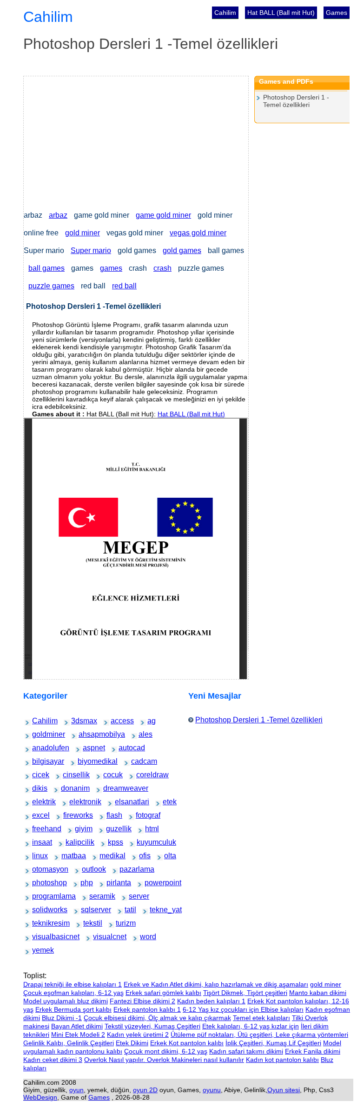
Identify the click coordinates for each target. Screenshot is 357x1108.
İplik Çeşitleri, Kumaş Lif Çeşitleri (273, 1043)
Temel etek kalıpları (261, 1017)
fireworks (70, 815)
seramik (96, 896)
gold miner (82, 233)
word (145, 937)
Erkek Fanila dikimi (312, 1051)
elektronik (77, 802)
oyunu (212, 1090)
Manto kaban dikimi (317, 992)
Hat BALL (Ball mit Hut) (281, 12)
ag (151, 721)
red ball (124, 286)
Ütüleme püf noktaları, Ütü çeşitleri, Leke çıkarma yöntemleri (259, 1034)
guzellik (112, 829)
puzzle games (51, 286)
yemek (38, 950)
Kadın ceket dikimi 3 (52, 1059)
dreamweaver (112, 788)
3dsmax (78, 721)
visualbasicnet (42, 937)
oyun (76, 1090)
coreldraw (144, 775)
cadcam (138, 761)
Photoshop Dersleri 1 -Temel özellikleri (296, 100)
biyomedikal (86, 761)
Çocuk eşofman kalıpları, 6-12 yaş (73, 992)
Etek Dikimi (132, 1043)
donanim (68, 788)
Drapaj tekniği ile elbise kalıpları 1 (72, 984)
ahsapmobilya (88, 734)
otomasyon (40, 869)
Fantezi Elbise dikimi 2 (142, 1001)
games (111, 268)
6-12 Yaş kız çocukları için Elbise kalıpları (243, 1009)
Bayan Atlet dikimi (77, 1026)
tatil (129, 910)
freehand (39, 829)
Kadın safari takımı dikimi (246, 1051)
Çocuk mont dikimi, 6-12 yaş (165, 1051)
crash (162, 268)
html (150, 829)
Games (336, 12)
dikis (37, 788)
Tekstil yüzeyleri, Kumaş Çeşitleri (152, 1026)
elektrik (38, 802)
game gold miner (163, 215)
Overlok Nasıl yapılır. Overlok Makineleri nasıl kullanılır (164, 1059)
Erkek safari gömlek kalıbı (163, 992)
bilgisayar (39, 761)
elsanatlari (123, 802)
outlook (88, 869)
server (134, 896)
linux (37, 856)
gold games (182, 250)
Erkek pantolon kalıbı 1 (147, 1009)
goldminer (40, 734)
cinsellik (70, 775)
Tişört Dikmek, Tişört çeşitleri (245, 992)
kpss (113, 842)
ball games (46, 268)
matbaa (67, 856)
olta (168, 856)
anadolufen (40, 748)
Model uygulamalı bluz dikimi (65, 1001)
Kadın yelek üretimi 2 (138, 1034)
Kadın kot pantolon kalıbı (282, 1059)
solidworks (40, 910)
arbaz (58, 215)
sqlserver (88, 910)
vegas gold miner (198, 233)
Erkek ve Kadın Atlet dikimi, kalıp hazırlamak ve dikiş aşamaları (216, 984)
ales (143, 734)
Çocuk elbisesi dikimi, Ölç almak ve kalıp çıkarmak (157, 1017)
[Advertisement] (136, 141)
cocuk (109, 775)
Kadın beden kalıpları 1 (211, 1001)
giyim (80, 829)
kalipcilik (73, 842)
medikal (106, 856)
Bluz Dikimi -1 (62, 1017)
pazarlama (127, 869)
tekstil (89, 923)
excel (37, 815)
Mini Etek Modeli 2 (78, 1034)
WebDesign (40, 1097)
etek (167, 802)
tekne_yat (157, 910)
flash (111, 815)
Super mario (91, 250)
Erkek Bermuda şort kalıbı (73, 1009)
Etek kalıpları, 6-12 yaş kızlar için (250, 1026)
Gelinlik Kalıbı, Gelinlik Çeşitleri (68, 1043)
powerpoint (153, 883)
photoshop (40, 883)
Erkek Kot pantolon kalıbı (187, 1043)
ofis (143, 856)
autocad (125, 748)
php (85, 883)
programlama (41, 896)
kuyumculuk (145, 842)
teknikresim (40, 923)
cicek (37, 775)
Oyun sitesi (283, 1090)
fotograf (142, 815)
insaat (38, 842)
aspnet (89, 748)
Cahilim (225, 12)
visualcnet (101, 937)
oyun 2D (145, 1090)
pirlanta (112, 883)
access (117, 721)
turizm (121, 923)
